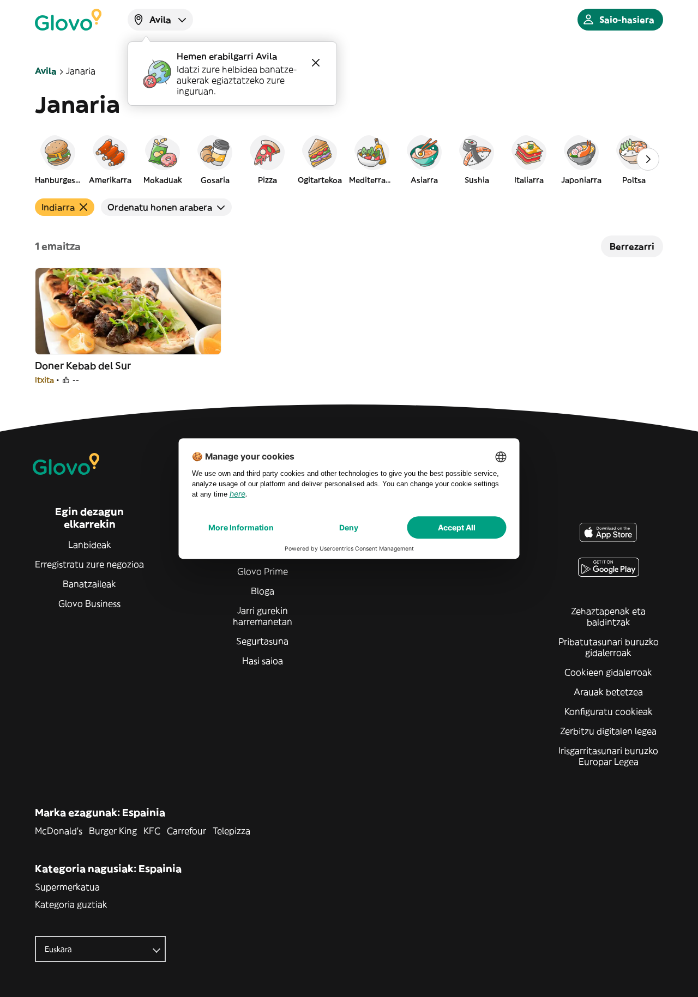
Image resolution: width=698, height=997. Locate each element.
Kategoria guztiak (71, 904)
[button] (58, 159)
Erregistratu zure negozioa (89, 564)
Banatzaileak (89, 583)
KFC (151, 830)
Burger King (113, 830)
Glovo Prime (262, 571)
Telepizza (231, 830)
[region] (349, 159)
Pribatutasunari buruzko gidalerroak (608, 647)
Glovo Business (89, 603)
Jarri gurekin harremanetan (262, 616)
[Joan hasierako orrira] (68, 20)
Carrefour (186, 830)
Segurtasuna (262, 641)
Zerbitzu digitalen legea (608, 731)
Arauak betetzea (608, 691)
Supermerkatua (67, 886)
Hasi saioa (262, 660)
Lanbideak (89, 544)
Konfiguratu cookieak (608, 711)
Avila (46, 70)
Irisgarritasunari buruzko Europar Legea (608, 756)
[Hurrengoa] (648, 159)
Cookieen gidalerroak (608, 672)
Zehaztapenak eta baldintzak (608, 616)
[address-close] (316, 63)
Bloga (262, 590)
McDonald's (58, 830)
